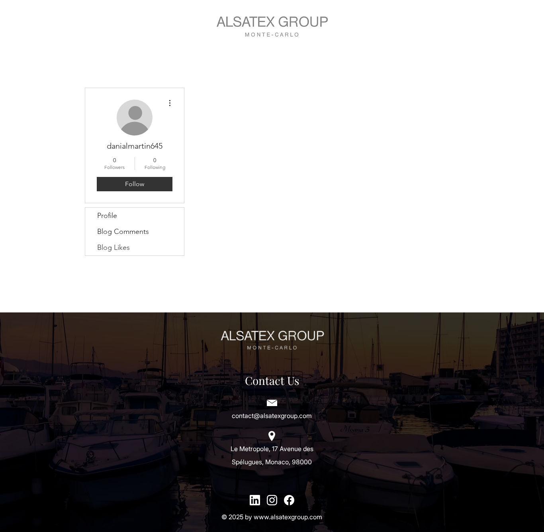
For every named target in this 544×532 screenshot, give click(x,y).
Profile (107, 215)
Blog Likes (113, 247)
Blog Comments (123, 231)
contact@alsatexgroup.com (272, 416)
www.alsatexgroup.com (288, 517)
